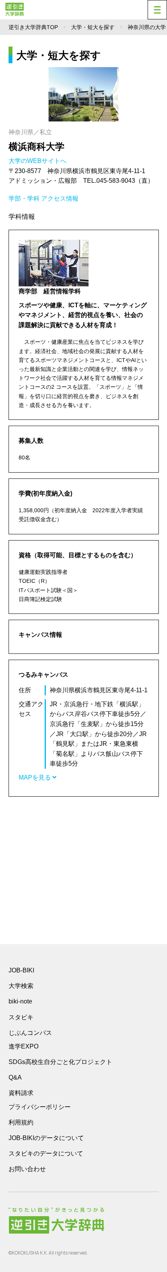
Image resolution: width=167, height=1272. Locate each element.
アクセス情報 (59, 198)
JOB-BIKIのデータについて (46, 1138)
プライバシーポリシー (40, 1107)
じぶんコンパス (30, 1032)
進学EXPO (23, 1046)
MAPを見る (35, 777)
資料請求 (21, 1093)
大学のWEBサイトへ (38, 161)
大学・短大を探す (93, 27)
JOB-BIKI (21, 970)
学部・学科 (24, 198)
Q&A (15, 1077)
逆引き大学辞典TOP (33, 27)
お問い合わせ (27, 1169)
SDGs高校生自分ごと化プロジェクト (60, 1062)
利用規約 (21, 1122)
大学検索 (21, 986)
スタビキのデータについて (46, 1153)
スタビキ (21, 1017)
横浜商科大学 (36, 146)
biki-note (20, 1001)
